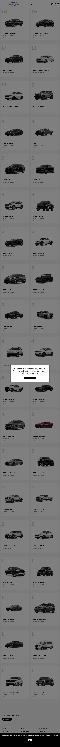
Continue (30, 378)
